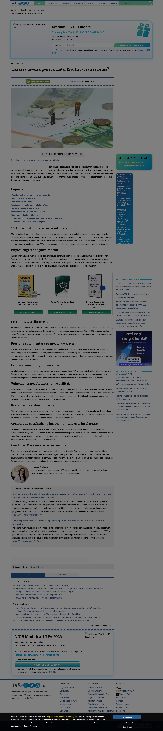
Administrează (127, 722)
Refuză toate (127, 727)
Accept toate (127, 717)
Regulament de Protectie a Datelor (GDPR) (63, 717)
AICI (98, 723)
